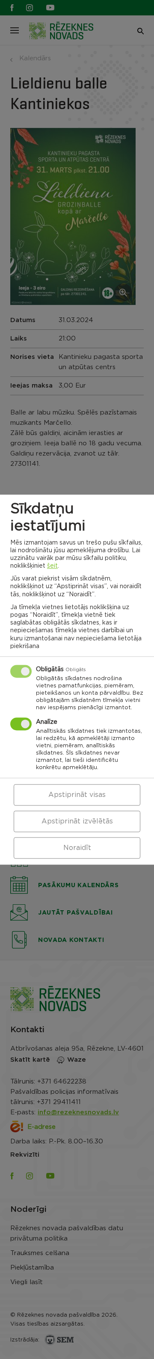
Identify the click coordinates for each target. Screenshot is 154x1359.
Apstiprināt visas (77, 794)
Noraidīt (77, 847)
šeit (52, 566)
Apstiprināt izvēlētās (77, 821)
